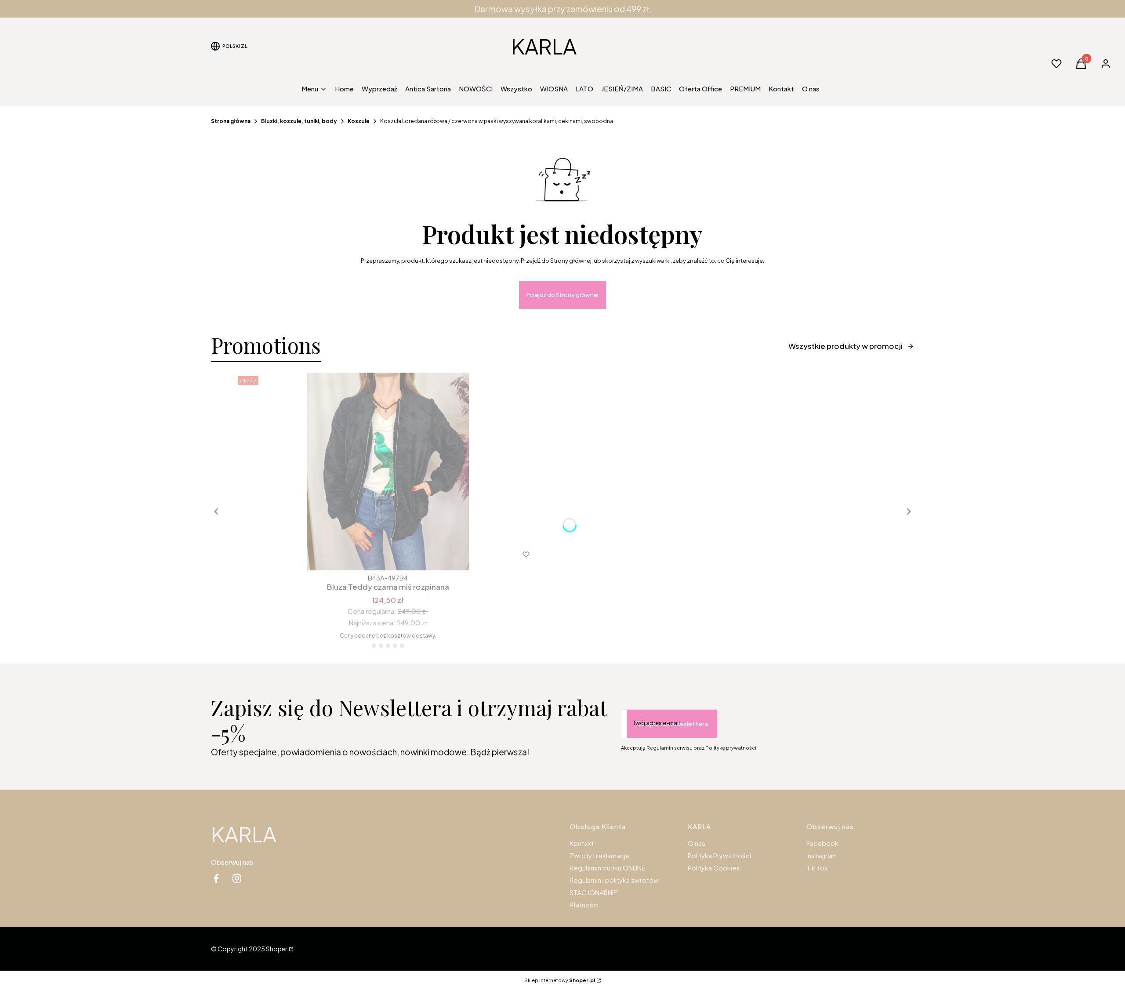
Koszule (359, 121)
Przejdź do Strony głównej (562, 294)
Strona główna (230, 121)
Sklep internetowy (559, 980)
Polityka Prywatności (719, 855)
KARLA (544, 46)
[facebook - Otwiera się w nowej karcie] (216, 878)
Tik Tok (817, 867)
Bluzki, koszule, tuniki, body (299, 121)
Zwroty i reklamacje (600, 855)
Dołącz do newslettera (672, 723)
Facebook (822, 843)
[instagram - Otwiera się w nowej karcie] (237, 878)
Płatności (584, 904)
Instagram (821, 855)
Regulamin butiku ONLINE (608, 867)
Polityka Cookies (714, 867)
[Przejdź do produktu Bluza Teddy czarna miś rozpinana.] (388, 471)
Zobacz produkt (376, 554)
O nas (696, 843)
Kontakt (582, 843)
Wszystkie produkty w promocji (845, 346)
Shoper (276, 949)
